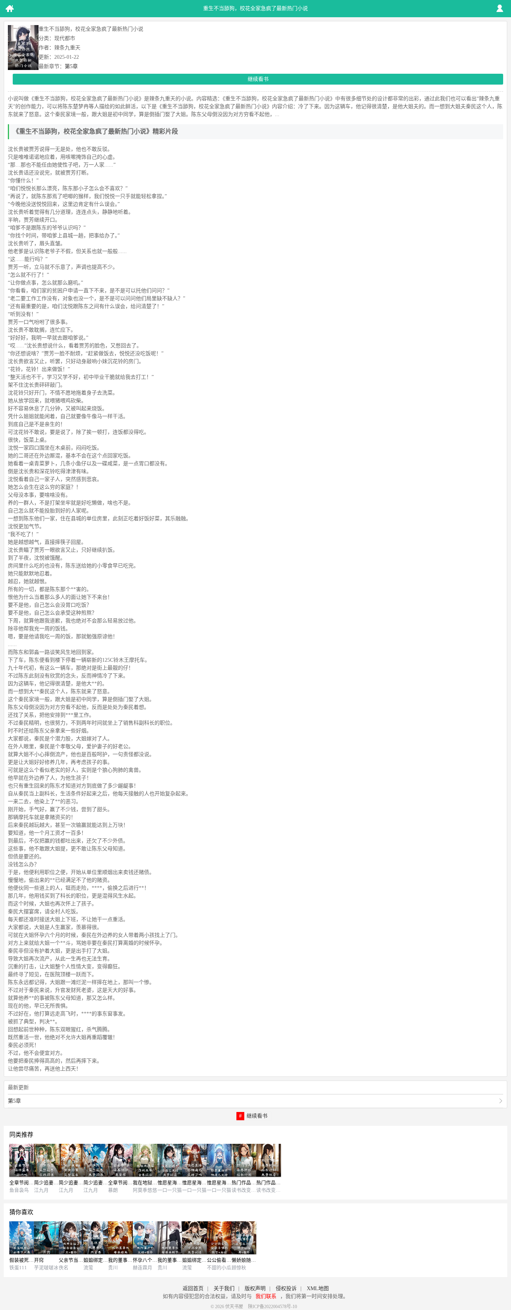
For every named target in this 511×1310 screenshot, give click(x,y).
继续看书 (258, 79)
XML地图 (318, 1288)
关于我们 (224, 1288)
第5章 (71, 66)
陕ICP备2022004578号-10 (272, 1306)
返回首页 (193, 1288)
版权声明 (255, 1288)
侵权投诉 (286, 1288)
